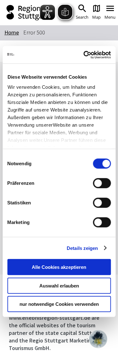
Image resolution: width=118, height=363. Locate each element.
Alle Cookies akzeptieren (59, 267)
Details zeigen (82, 248)
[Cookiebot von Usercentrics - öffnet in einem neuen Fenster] (84, 55)
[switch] (102, 183)
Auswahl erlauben (59, 285)
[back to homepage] (26, 12)
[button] (98, 339)
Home (11, 32)
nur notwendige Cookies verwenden (59, 304)
